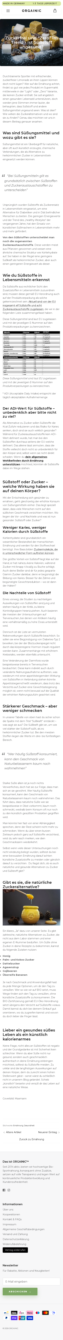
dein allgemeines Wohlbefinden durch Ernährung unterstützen (25, 460)
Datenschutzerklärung (16, 1239)
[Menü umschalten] (8, 10)
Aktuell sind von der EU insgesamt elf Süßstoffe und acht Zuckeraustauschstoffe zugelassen (29, 305)
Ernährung (18, 1125)
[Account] (47, 10)
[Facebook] (4, 1190)
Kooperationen (11, 1214)
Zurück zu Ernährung (31, 1139)
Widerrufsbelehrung (14, 1244)
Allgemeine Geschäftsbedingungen (24, 1229)
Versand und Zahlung (15, 1234)
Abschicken (18, 1291)
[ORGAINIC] (32, 10)
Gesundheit (29, 1125)
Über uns (8, 1209)
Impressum (9, 1224)
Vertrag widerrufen (15, 1250)
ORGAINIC (13, 1328)
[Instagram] (9, 1190)
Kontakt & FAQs (12, 1219)
